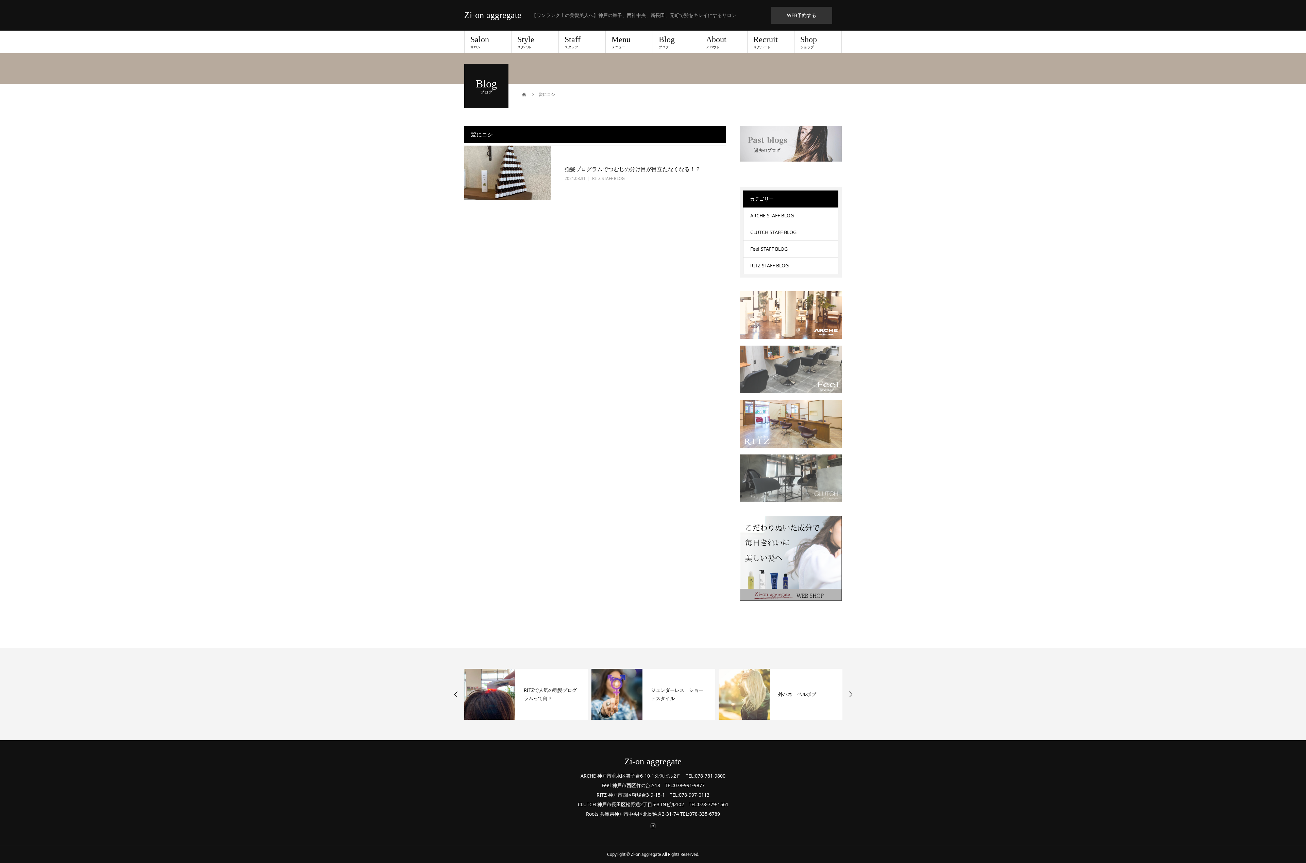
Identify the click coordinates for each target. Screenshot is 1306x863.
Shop (808, 42)
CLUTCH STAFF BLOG (773, 232)
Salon (479, 42)
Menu (621, 42)
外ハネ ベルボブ (797, 694)
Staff (573, 42)
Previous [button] (456, 694)
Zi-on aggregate (492, 15)
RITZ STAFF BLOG (608, 178)
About (716, 42)
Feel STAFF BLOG (769, 249)
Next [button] (850, 694)
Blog (667, 42)
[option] (526, 694)
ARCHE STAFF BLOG (772, 215)
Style (525, 42)
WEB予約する (801, 15)
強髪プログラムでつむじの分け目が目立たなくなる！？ (633, 169)
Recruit (765, 42)
